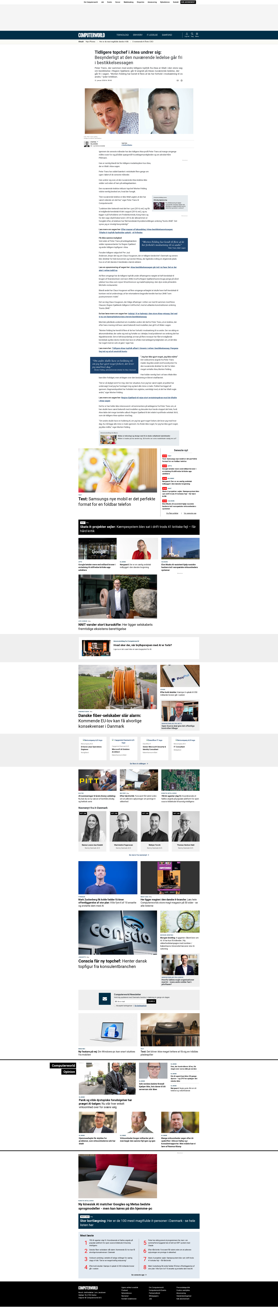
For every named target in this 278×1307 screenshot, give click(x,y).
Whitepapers (154, 1296)
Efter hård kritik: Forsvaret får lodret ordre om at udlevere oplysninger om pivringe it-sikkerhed (169, 1251)
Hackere (171, 501)
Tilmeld (151, 1001)
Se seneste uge (138, 1275)
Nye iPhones (90, 41)
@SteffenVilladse (127, 145)
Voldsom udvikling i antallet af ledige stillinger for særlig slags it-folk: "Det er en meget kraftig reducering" (110, 1259)
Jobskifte (82, 957)
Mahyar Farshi (154, 845)
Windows (81, 1049)
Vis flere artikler (172, 513)
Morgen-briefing (166, 935)
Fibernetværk (83, 711)
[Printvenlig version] (181, 80)
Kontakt (176, 2)
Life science (82, 621)
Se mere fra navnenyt (138, 855)
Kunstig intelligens (169, 793)
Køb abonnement (188, 2)
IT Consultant (179, 747)
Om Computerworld (91, 2)
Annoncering (152, 2)
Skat (169, 488)
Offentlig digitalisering (160, 200)
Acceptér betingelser (124, 1006)
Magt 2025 (85, 1217)
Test (80, 495)
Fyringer (81, 897)
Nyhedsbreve (165, 2)
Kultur (81, 793)
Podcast (124, 1290)
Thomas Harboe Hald (185, 845)
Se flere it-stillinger (138, 764)
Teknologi (123, 35)
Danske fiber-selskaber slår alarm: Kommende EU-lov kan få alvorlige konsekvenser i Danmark (112, 1251)
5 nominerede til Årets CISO (142, 41)
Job (102, 2)
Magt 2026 (144, 897)
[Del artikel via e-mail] (178, 80)
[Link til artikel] (117, 470)
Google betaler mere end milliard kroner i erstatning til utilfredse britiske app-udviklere (179, 471)
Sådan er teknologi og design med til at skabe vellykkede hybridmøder (144, 436)
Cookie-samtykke (183, 1290)
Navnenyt (124, 1296)
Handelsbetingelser (183, 1296)
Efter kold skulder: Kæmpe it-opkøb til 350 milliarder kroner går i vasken (111, 1267)
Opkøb (162, 689)
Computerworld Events (157, 1290)
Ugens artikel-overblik (129, 1287)
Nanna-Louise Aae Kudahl (92, 845)
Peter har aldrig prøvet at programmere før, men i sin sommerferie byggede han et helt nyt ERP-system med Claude (169, 1243)
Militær (123, 793)
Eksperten (140, 2)
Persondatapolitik (183, 1287)
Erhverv (137, 35)
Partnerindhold (154, 1293)
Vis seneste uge (190, 513)
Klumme (171, 478)
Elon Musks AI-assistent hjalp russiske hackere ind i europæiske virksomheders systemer (179, 506)
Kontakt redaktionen (129, 1299)
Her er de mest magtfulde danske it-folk (113, 41)
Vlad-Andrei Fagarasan (123, 845)
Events (109, 2)
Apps (170, 466)
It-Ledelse (152, 35)
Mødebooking (128, 2)
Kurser (117, 2)
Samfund (167, 35)
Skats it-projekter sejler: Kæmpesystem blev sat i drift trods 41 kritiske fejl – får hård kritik (180, 493)
